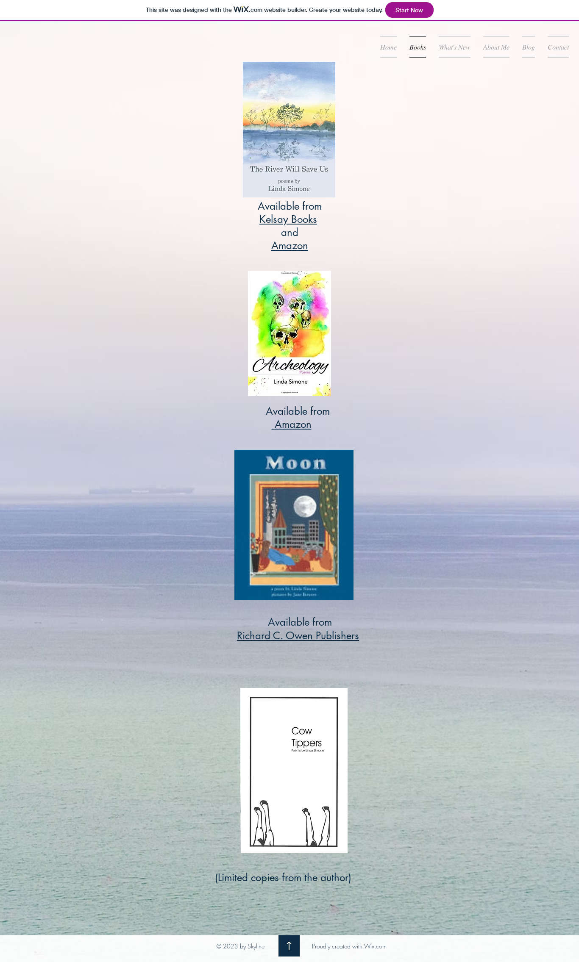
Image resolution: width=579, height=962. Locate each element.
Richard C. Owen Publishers (298, 635)
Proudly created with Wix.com (349, 946)
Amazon (289, 245)
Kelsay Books (288, 219)
